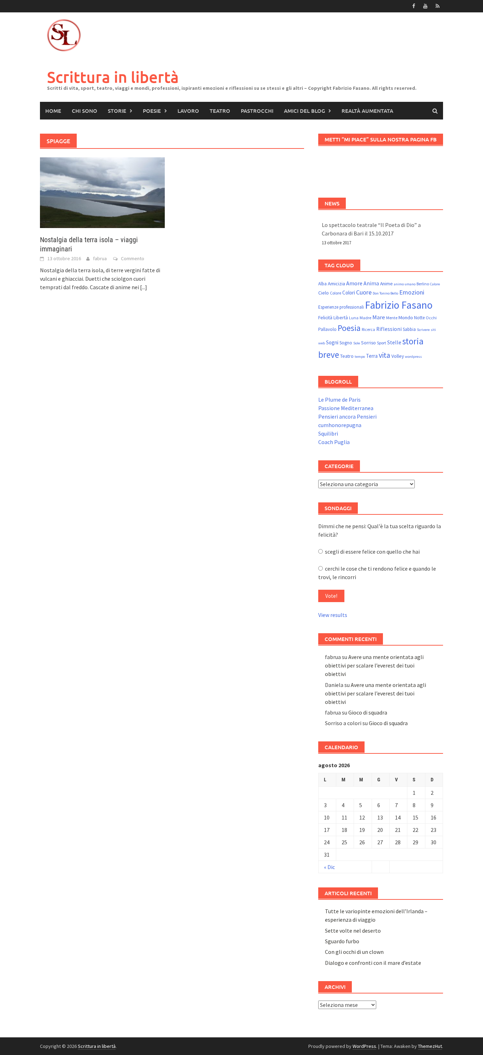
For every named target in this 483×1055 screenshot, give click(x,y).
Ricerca (368, 329)
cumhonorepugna (339, 425)
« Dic (329, 866)
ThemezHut (430, 1046)
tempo (360, 356)
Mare (378, 317)
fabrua (100, 258)
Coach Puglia (334, 441)
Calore (435, 284)
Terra (372, 355)
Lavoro (188, 110)
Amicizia (336, 283)
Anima (371, 283)
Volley (397, 356)
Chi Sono (84, 110)
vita (384, 355)
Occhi (431, 317)
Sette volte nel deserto (353, 930)
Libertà (340, 317)
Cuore (364, 292)
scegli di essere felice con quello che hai (371, 551)
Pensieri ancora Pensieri (347, 416)
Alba (322, 284)
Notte (419, 318)
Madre (365, 317)
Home (53, 110)
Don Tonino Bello (385, 293)
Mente (391, 317)
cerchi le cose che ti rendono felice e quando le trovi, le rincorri (377, 573)
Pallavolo (327, 329)
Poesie (152, 110)
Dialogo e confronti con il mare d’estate (373, 962)
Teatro (220, 110)
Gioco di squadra (367, 712)
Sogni (332, 342)
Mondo (405, 317)
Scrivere (423, 329)
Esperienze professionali (341, 307)
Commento (132, 258)
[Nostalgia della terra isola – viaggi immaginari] (102, 192)
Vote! (331, 596)
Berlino (423, 283)
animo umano (404, 284)
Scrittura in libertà (113, 77)
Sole (356, 343)
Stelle (394, 342)
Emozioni (411, 292)
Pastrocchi (257, 110)
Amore (354, 283)
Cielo (323, 293)
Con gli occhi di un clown (354, 951)
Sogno (345, 343)
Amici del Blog (304, 110)
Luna (354, 317)
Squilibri (328, 433)
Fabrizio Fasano (398, 304)
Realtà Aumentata (367, 110)
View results (332, 614)
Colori (348, 292)
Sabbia (409, 329)
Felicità (325, 317)
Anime (386, 283)
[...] (143, 287)
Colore (335, 293)
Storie (117, 110)
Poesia (349, 328)
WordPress (364, 1046)
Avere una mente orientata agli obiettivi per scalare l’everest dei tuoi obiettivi (374, 665)
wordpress (413, 356)
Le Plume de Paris (339, 399)
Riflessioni (389, 329)
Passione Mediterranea (345, 408)
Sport (381, 342)
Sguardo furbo (342, 941)
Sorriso (368, 342)
